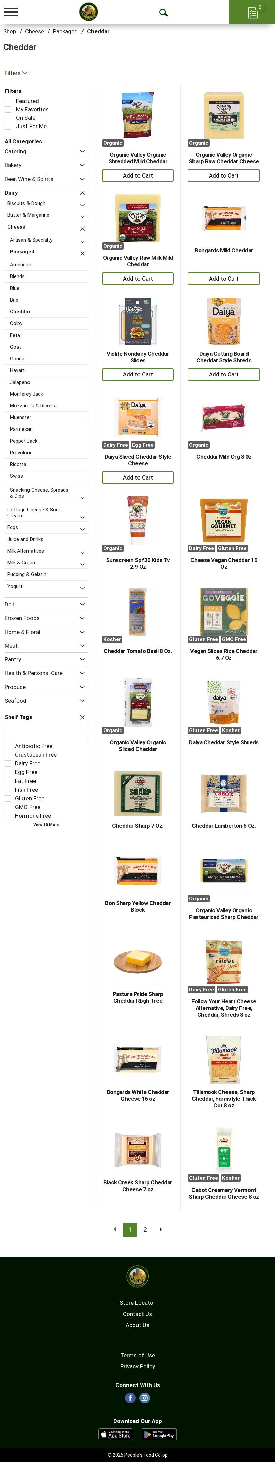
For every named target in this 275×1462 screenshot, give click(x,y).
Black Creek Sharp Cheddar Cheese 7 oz (137, 1186)
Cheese (34, 31)
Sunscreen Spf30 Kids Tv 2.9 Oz (138, 563)
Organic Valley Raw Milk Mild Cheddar (138, 261)
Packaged (65, 31)
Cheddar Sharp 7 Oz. (138, 825)
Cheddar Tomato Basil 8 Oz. (138, 651)
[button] (80, 151)
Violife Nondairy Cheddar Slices (138, 357)
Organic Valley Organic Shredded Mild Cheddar (138, 158)
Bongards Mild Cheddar (224, 250)
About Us (137, 1325)
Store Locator (137, 1302)
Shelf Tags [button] (18, 717)
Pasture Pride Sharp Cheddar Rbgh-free (138, 997)
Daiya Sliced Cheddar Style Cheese (138, 460)
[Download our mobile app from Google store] (159, 1433)
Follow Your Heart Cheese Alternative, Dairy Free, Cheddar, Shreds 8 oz (223, 1008)
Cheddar (98, 31)
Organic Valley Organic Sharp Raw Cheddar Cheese (224, 158)
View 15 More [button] (46, 824)
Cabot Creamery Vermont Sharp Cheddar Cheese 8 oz (224, 1193)
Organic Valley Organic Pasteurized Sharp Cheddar (224, 913)
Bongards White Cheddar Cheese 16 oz (138, 1095)
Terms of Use (137, 1355)
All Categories (23, 141)
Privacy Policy (137, 1366)
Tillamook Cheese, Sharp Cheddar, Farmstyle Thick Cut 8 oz (224, 1099)
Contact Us (137, 1314)
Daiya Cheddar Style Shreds (224, 742)
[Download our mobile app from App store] (115, 1433)
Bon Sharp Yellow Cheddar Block (138, 906)
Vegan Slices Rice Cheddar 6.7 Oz (224, 654)
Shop (9, 31)
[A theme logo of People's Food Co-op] (88, 12)
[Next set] (160, 1230)
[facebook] (130, 1400)
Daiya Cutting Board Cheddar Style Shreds (223, 357)
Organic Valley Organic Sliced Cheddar (138, 745)
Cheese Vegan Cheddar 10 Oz (224, 563)
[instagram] (144, 1400)
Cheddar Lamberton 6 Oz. (224, 825)
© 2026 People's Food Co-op (138, 1455)
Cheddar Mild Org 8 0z (224, 456)
